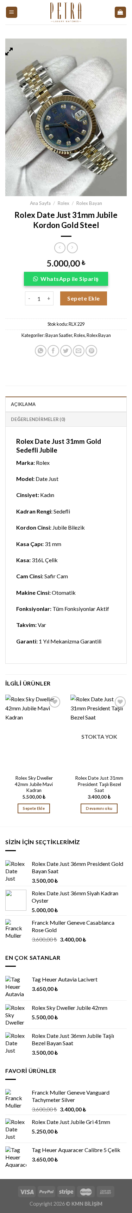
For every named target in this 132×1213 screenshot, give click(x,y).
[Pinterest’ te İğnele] (91, 351)
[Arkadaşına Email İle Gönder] (78, 351)
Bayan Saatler (58, 335)
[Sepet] (120, 12)
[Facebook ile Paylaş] (53, 351)
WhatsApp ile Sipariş (69, 278)
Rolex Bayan (89, 203)
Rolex (63, 203)
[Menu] (12, 12)
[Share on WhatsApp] (40, 351)
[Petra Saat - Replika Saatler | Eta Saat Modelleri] (66, 12)
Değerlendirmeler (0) (38, 419)
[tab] (66, 404)
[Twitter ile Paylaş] (66, 351)
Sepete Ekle (83, 298)
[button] (66, 280)
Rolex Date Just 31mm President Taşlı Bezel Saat (99, 784)
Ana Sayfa (40, 203)
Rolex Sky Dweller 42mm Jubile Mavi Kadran (34, 784)
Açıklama (23, 404)
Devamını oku (99, 808)
